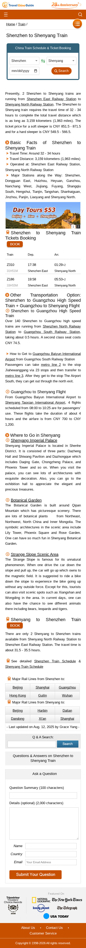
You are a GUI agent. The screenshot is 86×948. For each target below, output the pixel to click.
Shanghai (42, 687)
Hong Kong (17, 695)
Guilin (42, 695)
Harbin (42, 711)
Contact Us (54, 928)
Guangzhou (67, 687)
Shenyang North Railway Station (29, 104)
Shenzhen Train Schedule (55, 661)
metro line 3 (14, 376)
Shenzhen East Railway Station (51, 99)
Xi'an (42, 719)
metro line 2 (51, 365)
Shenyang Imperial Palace (34, 440)
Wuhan (67, 695)
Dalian (67, 711)
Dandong (17, 719)
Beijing (18, 687)
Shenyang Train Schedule (24, 667)
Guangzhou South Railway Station (52, 332)
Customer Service (43, 933)
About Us (28, 928)
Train (21, 24)
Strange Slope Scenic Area (34, 554)
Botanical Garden (26, 500)
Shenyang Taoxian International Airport (35, 403)
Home (10, 24)
